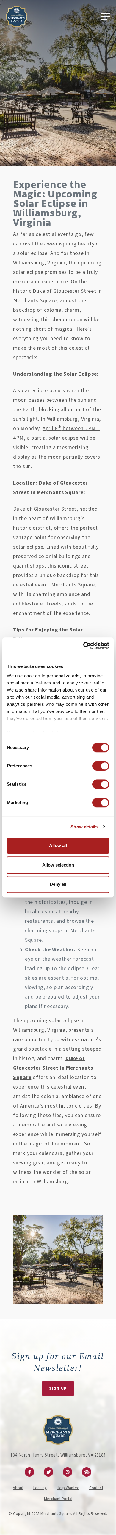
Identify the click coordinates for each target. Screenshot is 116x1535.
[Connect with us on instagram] (67, 1472)
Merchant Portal (58, 1499)
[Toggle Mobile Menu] (105, 16)
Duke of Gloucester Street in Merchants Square (53, 1068)
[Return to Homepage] (16, 16)
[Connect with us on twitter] (48, 1472)
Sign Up (58, 1388)
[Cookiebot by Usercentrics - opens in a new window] (83, 646)
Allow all (58, 845)
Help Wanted (68, 1488)
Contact (96, 1488)
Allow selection (58, 864)
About (18, 1488)
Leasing (40, 1488)
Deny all (58, 884)
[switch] (100, 766)
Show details (84, 826)
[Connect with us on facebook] (29, 1472)
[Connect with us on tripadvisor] (86, 1472)
